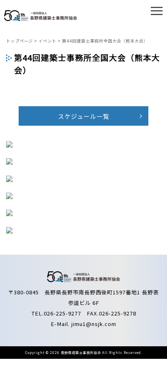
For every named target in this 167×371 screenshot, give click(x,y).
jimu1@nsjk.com (93, 324)
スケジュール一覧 (83, 116)
